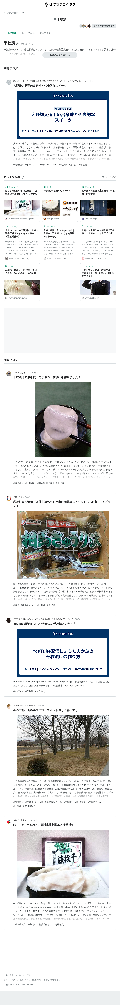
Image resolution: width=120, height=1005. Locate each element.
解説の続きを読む (58, 55)
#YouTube (18, 691)
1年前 (91, 81)
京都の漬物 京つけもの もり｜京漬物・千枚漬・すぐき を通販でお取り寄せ (59, 233)
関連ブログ (45, 33)
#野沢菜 (51, 605)
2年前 (36, 372)
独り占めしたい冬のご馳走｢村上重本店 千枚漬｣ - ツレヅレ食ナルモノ (21, 193)
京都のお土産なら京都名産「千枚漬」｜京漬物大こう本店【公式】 (98, 232)
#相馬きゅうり (28, 605)
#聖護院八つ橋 (71, 802)
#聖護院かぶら (95, 802)
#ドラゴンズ (31, 164)
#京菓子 (73, 164)
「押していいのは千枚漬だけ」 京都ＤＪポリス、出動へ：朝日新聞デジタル (98, 273)
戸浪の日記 (18, 497)
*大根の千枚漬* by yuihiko (57, 190)
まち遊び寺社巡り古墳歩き (24, 705)
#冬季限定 (59, 924)
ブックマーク (11, 186)
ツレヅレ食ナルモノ (21, 820)
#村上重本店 (19, 924)
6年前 (77, 619)
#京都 (42, 164)
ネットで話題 (28, 33)
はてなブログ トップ (15, 13)
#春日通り (18, 802)
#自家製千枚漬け (45, 483)
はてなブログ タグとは (13, 980)
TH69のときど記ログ (22, 372)
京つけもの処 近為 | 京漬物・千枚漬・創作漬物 (98, 192)
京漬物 (7, 49)
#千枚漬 (83, 164)
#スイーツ (52, 164)
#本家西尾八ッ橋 (53, 802)
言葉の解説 (11, 33)
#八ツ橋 (63, 164)
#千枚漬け (30, 483)
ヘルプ (27, 980)
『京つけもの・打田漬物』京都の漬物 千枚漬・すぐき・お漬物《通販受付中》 (21, 233)
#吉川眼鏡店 (29, 806)
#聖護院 (29, 802)
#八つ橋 (39, 802)
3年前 (27, 497)
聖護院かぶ (65, 49)
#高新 (83, 802)
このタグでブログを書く (104, 26)
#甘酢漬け (40, 691)
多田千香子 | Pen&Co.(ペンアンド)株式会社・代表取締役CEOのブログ (43, 619)
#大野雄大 (18, 164)
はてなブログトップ (52, 980)
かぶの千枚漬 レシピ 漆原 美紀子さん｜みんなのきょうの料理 (21, 271)
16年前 (41, 705)
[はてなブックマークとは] (23, 177)
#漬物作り (18, 483)
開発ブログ (37, 980)
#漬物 (16, 605)
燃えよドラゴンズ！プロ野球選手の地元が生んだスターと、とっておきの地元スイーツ (49, 81)
